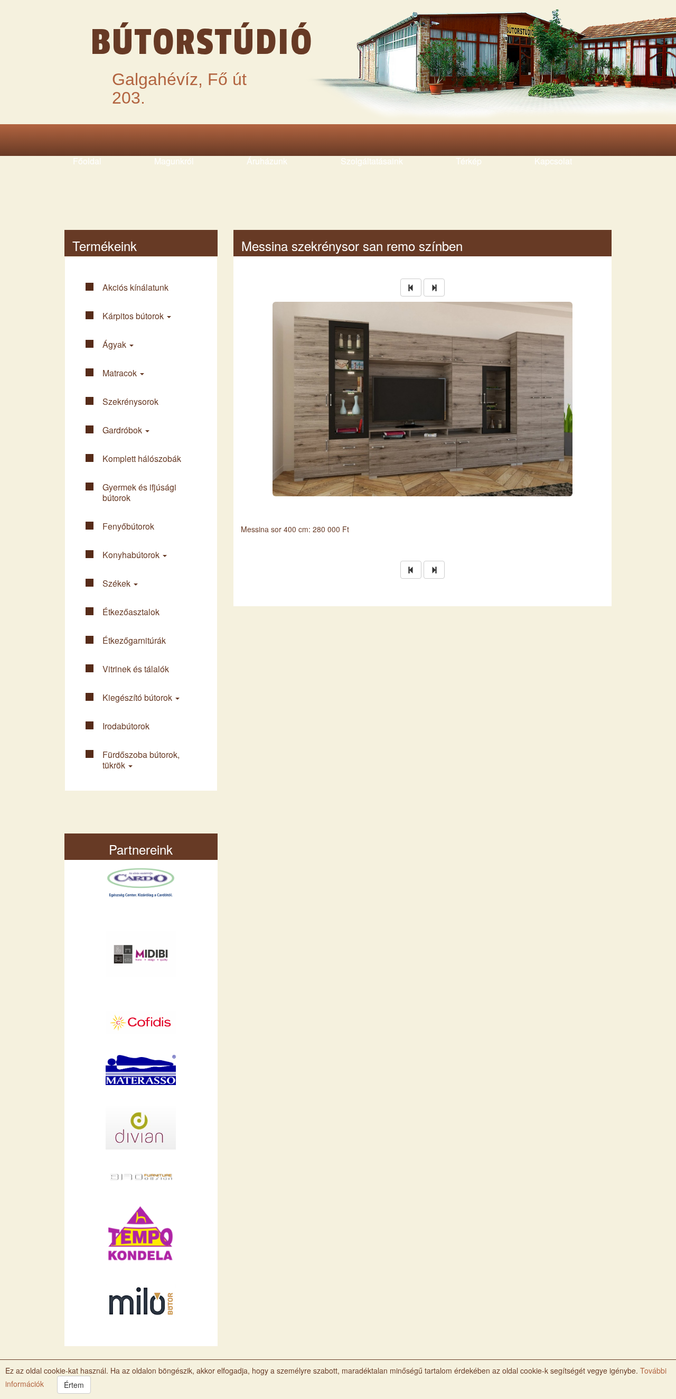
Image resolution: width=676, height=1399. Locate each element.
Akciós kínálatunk (135, 287)
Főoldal (87, 161)
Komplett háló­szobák (141, 458)
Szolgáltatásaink (372, 161)
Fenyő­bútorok (128, 526)
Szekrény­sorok (130, 401)
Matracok (120, 373)
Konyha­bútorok (132, 555)
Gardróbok (123, 430)
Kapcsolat (553, 161)
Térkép (469, 161)
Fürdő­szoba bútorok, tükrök (141, 759)
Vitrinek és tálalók (135, 669)
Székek (117, 583)
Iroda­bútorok (125, 726)
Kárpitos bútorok (134, 316)
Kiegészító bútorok (138, 697)
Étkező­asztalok (130, 612)
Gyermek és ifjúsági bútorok (139, 492)
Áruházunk (267, 161)
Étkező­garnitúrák (134, 640)
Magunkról (174, 161)
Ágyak (115, 344)
